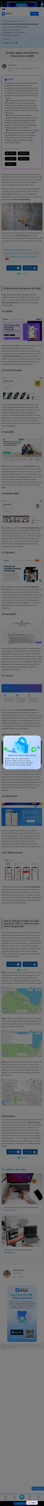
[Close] (6, 738)
